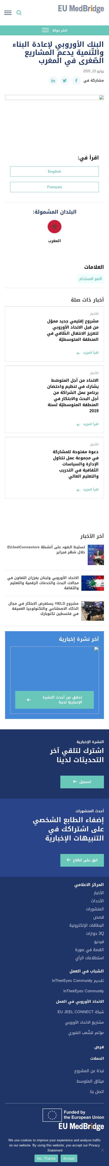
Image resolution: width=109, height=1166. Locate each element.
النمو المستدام (90, 278)
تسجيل (85, 781)
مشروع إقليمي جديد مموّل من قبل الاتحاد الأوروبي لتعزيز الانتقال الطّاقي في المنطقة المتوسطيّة (73, 330)
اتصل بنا (97, 1092)
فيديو (99, 942)
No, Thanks (46, 1158)
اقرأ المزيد (91, 353)
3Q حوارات (95, 933)
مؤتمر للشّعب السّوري (86, 1032)
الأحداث (97, 901)
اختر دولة (59, 30)
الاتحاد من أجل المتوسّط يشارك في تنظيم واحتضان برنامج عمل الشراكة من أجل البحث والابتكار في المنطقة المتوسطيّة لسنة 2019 (73, 395)
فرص (99, 1047)
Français (54, 187)
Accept (69, 1158)
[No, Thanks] (102, 1150)
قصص (98, 917)
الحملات (97, 1058)
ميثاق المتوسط (90, 1081)
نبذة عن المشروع (89, 1071)
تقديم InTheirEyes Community (78, 980)
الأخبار (99, 893)
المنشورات (95, 909)
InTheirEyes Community (83, 991)
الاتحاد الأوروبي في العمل (80, 1001)
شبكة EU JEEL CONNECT (81, 1011)
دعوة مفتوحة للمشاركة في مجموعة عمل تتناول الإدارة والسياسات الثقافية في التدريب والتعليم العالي (76, 464)
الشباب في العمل (86, 971)
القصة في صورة (89, 950)
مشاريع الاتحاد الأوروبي (84, 1022)
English (54, 171)
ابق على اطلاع (85, 860)
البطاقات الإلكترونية (86, 925)
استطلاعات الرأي (89, 958)
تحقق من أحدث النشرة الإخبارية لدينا (62, 700)
